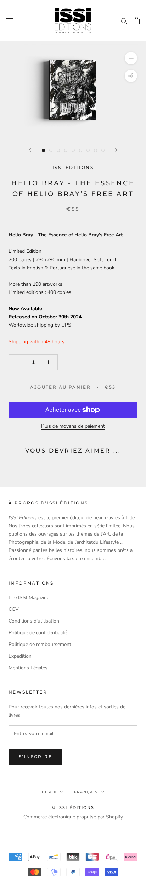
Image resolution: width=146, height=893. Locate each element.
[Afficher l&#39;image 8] (95, 150)
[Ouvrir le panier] (137, 20)
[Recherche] (124, 21)
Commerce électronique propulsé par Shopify (73, 816)
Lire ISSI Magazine (29, 597)
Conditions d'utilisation (34, 621)
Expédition (20, 656)
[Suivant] (116, 150)
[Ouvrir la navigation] (9, 20)
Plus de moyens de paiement (73, 426)
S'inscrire (35, 756)
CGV (14, 609)
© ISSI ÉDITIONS (73, 807)
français (86, 792)
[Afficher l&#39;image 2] (50, 150)
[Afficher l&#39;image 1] (43, 150)
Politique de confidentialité (38, 632)
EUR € (49, 792)
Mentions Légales (28, 667)
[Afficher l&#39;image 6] (80, 150)
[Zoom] (131, 58)
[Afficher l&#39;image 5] (73, 150)
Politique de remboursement (40, 644)
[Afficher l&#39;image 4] (65, 150)
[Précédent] (30, 150)
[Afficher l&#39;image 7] (88, 150)
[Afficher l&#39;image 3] (58, 150)
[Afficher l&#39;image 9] (103, 150)
